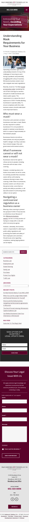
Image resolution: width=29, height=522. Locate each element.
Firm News (16, 53)
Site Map (10, 516)
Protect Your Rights (9, 275)
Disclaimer (4, 445)
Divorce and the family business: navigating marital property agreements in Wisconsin (15, 303)
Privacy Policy (18, 516)
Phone (4, 406)
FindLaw (22, 518)
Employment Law (8, 263)
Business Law (7, 261)
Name (3, 397)
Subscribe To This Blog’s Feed (12, 323)
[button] (26, 9)
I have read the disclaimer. (12, 449)
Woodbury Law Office (14, 481)
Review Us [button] (15, 507)
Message (4, 424)
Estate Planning (8, 266)
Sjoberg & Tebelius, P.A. (18, 51)
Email (4, 415)
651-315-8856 (12, 10)
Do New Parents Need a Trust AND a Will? (16, 293)
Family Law (6, 269)
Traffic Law (6, 278)
